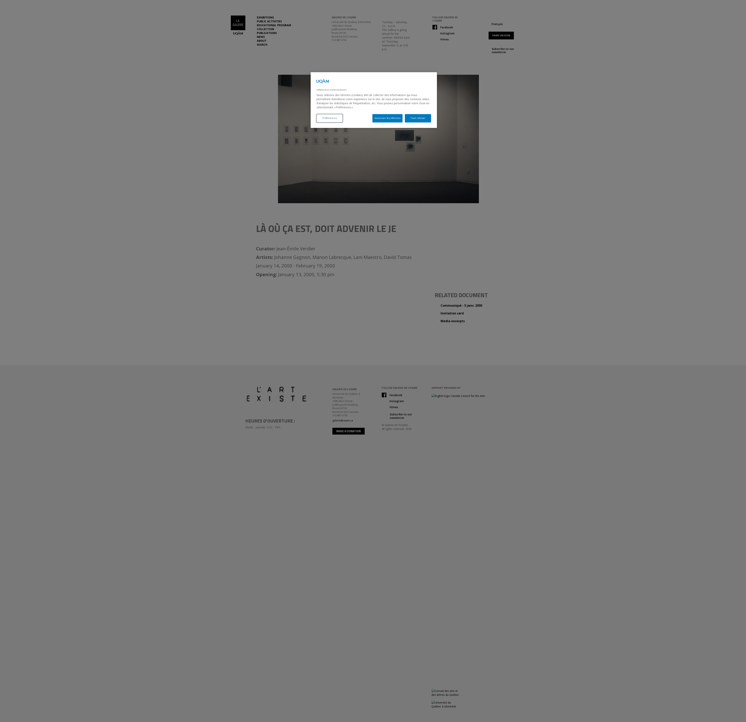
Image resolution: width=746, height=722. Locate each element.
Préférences (329, 118)
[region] (374, 100)
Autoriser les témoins (388, 118)
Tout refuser (417, 118)
